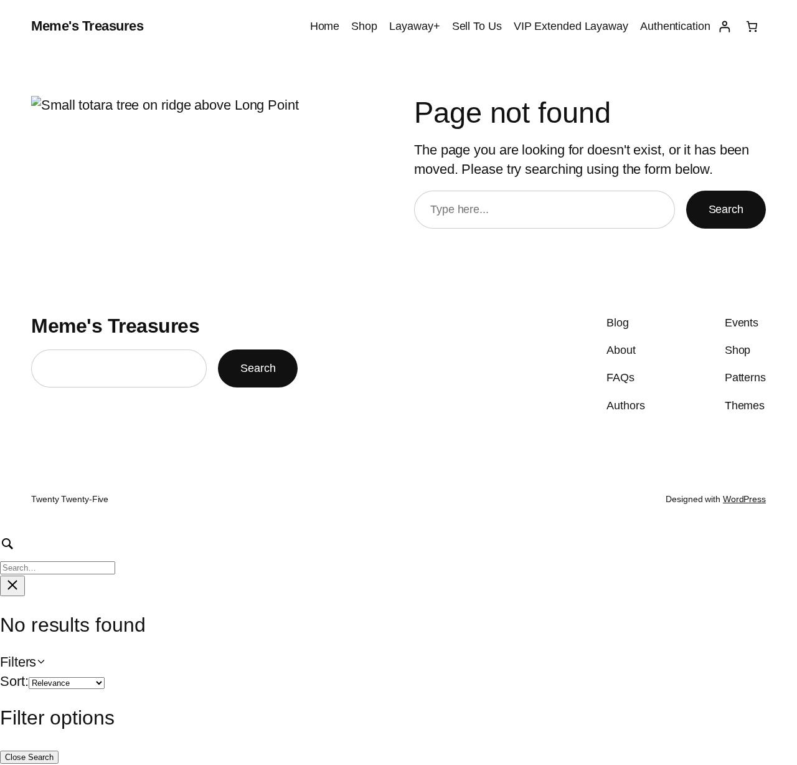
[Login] (724, 26)
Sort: (14, 681)
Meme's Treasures (87, 26)
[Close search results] (12, 586)
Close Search (29, 757)
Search (726, 209)
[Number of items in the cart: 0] (752, 26)
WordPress (744, 499)
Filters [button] (40, 662)
